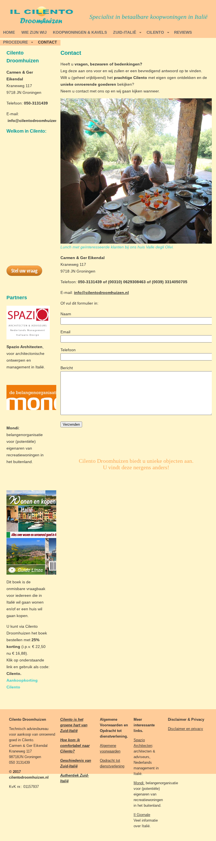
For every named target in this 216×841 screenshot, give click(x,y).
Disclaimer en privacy (185, 729)
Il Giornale (142, 815)
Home (9, 32)
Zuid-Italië (124, 32)
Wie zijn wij (34, 32)
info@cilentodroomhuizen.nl (35, 120)
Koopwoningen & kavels (80, 32)
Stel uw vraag (24, 270)
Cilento (155, 32)
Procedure (15, 42)
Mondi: (139, 783)
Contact (47, 42)
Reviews (183, 32)
